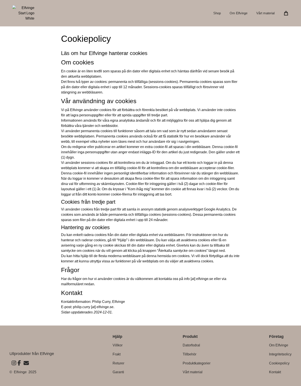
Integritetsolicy (280, 354)
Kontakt (275, 372)
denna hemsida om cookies (168, 256)
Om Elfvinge (238, 13)
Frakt (117, 354)
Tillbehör (189, 354)
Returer (118, 363)
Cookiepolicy (279, 363)
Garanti (118, 372)
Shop (217, 13)
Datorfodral (191, 345)
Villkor (118, 345)
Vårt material (265, 13)
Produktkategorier (196, 363)
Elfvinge (20, 372)
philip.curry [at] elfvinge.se (93, 307)
